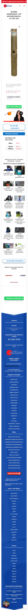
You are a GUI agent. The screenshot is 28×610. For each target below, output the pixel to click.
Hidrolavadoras (14, 402)
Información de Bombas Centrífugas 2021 (14, 439)
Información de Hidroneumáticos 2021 (14, 447)
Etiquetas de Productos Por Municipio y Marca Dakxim (14, 595)
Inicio (7, 84)
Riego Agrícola (14, 413)
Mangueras (14, 405)
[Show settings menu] (15, 121)
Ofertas (14, 546)
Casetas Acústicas (14, 397)
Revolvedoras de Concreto (14, 423)
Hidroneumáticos (14, 390)
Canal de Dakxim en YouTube (14, 468)
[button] (19, 26)
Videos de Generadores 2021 (14, 460)
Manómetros (14, 415)
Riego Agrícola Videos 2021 (14, 449)
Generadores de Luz (14, 387)
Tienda (10, 84)
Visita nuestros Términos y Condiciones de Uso (14, 345)
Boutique (7, 371)
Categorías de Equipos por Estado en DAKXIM (14, 599)
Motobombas (14, 408)
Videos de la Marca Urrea (14, 462)
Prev (4, 276)
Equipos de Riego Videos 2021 (14, 436)
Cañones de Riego (14, 395)
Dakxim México (14, 602)
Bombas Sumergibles (17, 84)
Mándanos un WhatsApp (14, 298)
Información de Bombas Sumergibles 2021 (14, 442)
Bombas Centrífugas (14, 392)
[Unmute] (12, 121)
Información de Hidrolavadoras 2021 (14, 444)
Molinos (14, 418)
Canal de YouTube (13, 473)
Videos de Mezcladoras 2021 (14, 465)
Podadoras (14, 410)
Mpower (15, 92)
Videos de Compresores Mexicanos (14, 457)
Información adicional (11, 134)
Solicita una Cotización (14, 127)
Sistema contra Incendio (14, 428)
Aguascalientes (14, 493)
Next (24, 276)
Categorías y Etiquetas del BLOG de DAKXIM (14, 591)
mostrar (9, 98)
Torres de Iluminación (14, 426)
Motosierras (14, 421)
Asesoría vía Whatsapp (15, 106)
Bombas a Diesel (14, 379)
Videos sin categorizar (14, 455)
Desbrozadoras (14, 400)
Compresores (14, 384)
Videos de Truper (14, 452)
